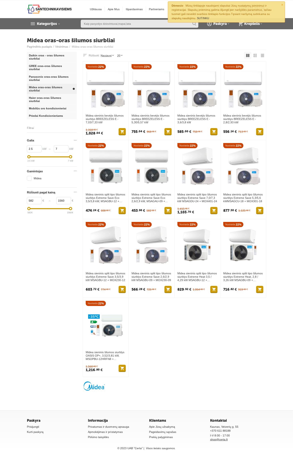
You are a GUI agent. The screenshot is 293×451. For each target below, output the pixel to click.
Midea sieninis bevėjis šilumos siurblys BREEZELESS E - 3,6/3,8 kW (196, 119)
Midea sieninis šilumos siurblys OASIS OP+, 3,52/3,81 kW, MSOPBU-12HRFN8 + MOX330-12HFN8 (105, 356)
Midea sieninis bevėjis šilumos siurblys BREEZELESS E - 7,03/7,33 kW (105, 119)
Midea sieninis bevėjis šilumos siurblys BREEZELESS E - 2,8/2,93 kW (242, 119)
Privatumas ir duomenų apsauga (108, 426)
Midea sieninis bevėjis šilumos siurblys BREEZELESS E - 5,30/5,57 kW (150, 119)
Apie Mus (114, 9)
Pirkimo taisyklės (98, 437)
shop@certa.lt (219, 439)
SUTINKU (203, 18)
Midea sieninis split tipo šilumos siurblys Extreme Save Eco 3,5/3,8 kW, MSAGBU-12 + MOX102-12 (105, 198)
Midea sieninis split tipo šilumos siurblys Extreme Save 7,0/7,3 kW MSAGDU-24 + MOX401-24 (197, 198)
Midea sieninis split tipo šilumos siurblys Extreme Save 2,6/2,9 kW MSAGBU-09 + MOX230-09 (151, 277)
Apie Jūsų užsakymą (162, 426)
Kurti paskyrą (35, 431)
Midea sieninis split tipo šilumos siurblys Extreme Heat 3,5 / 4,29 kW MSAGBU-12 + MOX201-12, (197, 277)
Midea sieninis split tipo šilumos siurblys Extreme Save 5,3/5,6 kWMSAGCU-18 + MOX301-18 (243, 198)
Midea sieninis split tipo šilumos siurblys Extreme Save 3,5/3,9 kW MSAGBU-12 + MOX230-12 (105, 277)
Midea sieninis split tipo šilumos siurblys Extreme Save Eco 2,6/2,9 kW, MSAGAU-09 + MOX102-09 (151, 198)
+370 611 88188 (220, 430)
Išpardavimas (134, 9)
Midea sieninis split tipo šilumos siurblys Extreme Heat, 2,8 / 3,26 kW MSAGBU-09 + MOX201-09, (243, 277)
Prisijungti (33, 426)
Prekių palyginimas (161, 437)
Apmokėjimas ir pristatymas (105, 431)
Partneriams (156, 9)
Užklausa (95, 9)
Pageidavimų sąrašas (162, 431)
